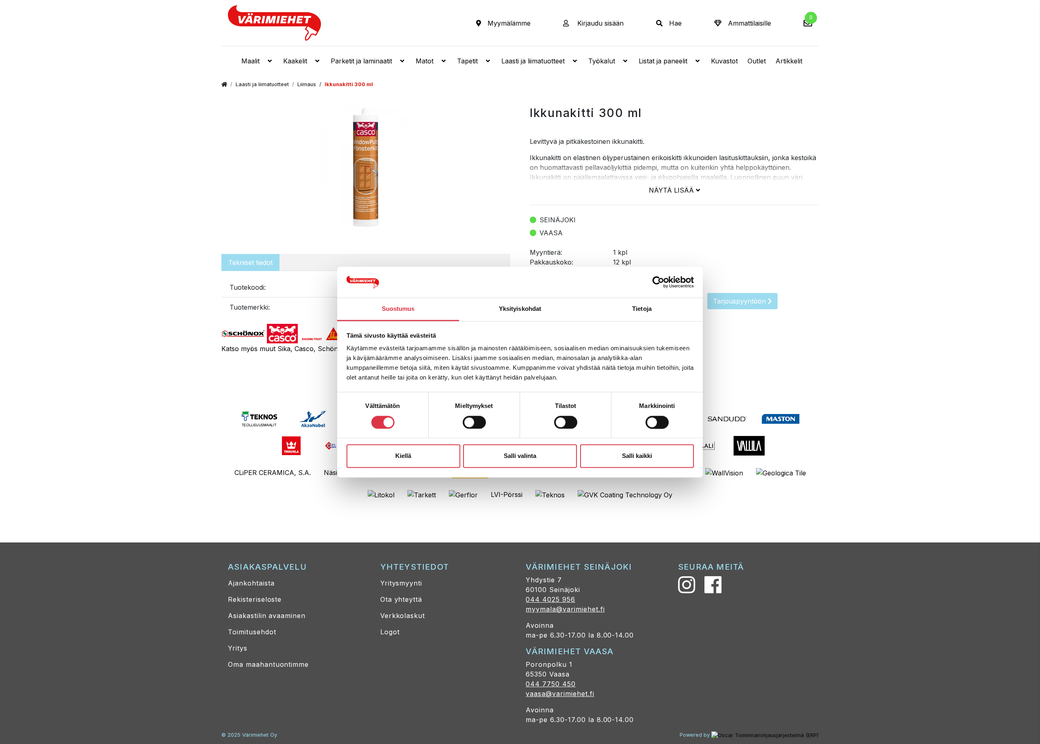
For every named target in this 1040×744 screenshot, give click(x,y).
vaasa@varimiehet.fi (560, 694)
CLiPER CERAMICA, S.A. (272, 473)
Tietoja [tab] (642, 309)
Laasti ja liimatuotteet (533, 61)
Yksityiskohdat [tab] (520, 309)
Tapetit (467, 61)
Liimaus (306, 84)
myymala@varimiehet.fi (565, 609)
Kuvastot (724, 61)
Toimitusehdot (252, 632)
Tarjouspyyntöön (740, 301)
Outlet (757, 61)
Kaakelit (295, 61)
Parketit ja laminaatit (361, 61)
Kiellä (403, 456)
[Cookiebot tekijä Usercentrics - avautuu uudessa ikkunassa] (658, 282)
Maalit (250, 61)
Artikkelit (789, 61)
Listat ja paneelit (663, 61)
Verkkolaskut (402, 616)
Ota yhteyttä (401, 599)
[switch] (474, 422)
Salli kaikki (637, 456)
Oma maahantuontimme (268, 664)
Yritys (237, 648)
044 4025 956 (550, 599)
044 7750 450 (551, 684)
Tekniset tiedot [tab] (250, 262)
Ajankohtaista (251, 583)
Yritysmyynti (401, 583)
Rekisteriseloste (255, 599)
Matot (424, 61)
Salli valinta (520, 456)
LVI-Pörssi (506, 494)
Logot (390, 632)
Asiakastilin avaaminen (267, 616)
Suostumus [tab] (398, 309)
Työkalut (601, 61)
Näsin (332, 473)
